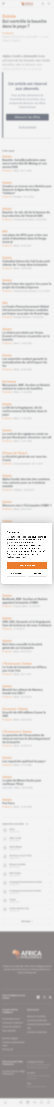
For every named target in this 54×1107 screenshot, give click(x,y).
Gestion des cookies (16, 557)
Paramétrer (16, 573)
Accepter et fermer (27, 565)
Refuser (37, 573)
